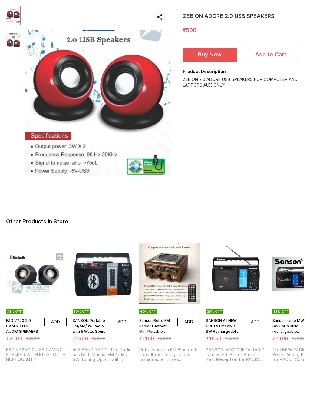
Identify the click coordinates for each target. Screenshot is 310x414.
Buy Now (210, 54)
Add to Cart (270, 54)
